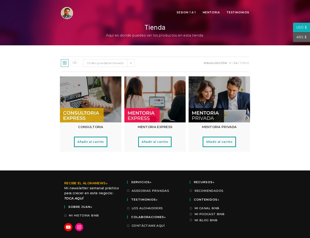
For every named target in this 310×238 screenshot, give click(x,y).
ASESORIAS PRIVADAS (150, 190)
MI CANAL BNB (206, 208)
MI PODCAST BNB (209, 214)
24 (236, 63)
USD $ (300, 27)
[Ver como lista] (75, 63)
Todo (244, 63)
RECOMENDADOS (208, 190)
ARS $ (300, 37)
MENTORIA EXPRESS (155, 127)
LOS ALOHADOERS (147, 208)
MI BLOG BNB (205, 220)
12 (230, 63)
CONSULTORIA (90, 127)
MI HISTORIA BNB (84, 215)
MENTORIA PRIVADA (219, 127)
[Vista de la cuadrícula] (65, 63)
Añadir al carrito (90, 141)
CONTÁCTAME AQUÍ (148, 225)
